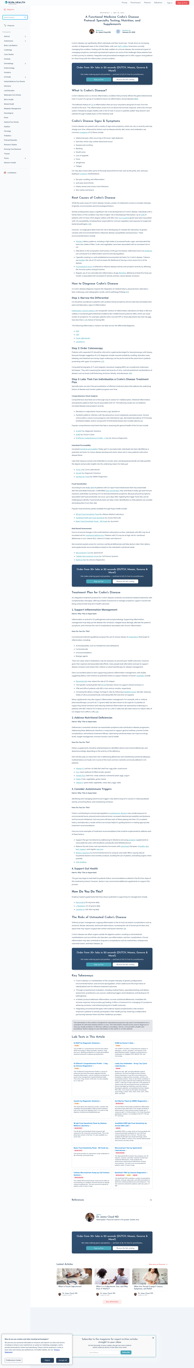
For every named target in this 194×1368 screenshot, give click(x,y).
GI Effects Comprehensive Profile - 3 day (92, 438)
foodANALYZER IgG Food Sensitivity (90, 518)
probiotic (132, 840)
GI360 (78, 434)
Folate (78, 779)
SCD (103, 685)
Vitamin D (80, 768)
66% (92, 488)
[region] (37, 1349)
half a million (123, 46)
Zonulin (79, 473)
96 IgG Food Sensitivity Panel (87, 514)
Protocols (105, 12)
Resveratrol (80, 902)
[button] (124, 3)
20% (142, 215)
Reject (47, 1360)
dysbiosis (148, 251)
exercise (99, 849)
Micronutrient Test (83, 553)
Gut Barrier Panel (83, 477)
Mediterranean (130, 692)
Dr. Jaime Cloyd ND (103, 32)
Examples (140, 676)
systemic (83, 174)
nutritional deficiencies (95, 535)
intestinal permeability (89, 449)
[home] (15, 3)
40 (130, 373)
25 (97, 712)
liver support (81, 849)
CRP (77, 335)
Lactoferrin (80, 342)
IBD (136, 99)
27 (127, 292)
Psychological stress (84, 267)
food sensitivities (112, 491)
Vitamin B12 (80, 775)
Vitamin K (79, 783)
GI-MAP (79, 431)
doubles (82, 260)
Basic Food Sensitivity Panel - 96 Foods (92, 521)
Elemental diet (81, 681)
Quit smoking (81, 862)
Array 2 (79, 469)
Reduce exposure (83, 853)
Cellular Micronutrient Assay (87, 556)
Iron (77, 772)
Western (79, 241)
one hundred (124, 218)
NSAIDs (122, 273)
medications (133, 637)
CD (92, 105)
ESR (77, 331)
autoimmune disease (118, 813)
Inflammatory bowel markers (83, 311)
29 (90, 224)
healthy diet (144, 846)
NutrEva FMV (81, 560)
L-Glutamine (80, 906)
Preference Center (13, 1360)
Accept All (63, 1360)
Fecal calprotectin (83, 338)
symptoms (84, 132)
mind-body (125, 846)
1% (86, 320)
